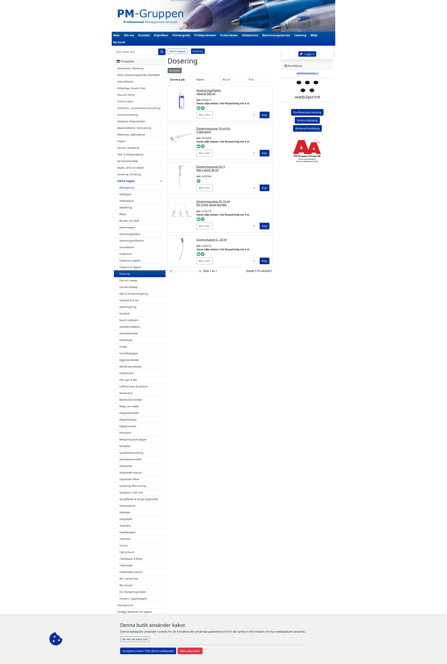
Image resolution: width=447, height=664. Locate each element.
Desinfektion (126, 247)
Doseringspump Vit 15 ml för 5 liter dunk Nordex (213, 203)
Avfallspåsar (126, 200)
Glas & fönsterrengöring (133, 293)
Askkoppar (125, 194)
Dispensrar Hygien (130, 267)
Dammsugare (127, 227)
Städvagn (124, 512)
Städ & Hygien (177, 51)
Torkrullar (125, 539)
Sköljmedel (125, 466)
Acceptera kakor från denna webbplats (148, 651)
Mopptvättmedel (129, 413)
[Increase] (200, 271)
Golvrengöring (127, 307)
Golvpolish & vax (129, 300)
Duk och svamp (128, 280)
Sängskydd (125, 519)
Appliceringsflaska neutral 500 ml (208, 92)
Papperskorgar (128, 419)
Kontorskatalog (307, 120)
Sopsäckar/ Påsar (129, 479)
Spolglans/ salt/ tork (131, 492)
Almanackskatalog (307, 128)
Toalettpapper (127, 532)
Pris (251, 79)
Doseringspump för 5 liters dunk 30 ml (210, 168)
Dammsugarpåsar (130, 234)
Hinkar (123, 346)
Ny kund (119, 42)
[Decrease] (171, 271)
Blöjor (122, 214)
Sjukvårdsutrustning (131, 452)
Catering (300, 35)
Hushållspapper (128, 353)
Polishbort (125, 432)
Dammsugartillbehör (131, 240)
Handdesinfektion (129, 326)
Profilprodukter (205, 35)
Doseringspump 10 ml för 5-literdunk (213, 130)
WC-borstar (126, 585)
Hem (116, 35)
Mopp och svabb (129, 406)
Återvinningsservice (276, 35)
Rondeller (125, 446)
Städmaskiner (127, 505)
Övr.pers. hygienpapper (133, 598)
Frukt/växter (229, 35)
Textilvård (125, 525)
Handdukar (126, 340)
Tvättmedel (126, 565)
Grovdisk (124, 313)
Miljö (313, 35)
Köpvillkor (161, 35)
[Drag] (174, 271)
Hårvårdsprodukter (130, 366)
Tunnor (123, 545)
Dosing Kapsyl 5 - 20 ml (211, 240)
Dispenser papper (130, 260)
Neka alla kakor (190, 651)
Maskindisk (126, 393)
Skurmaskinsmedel (130, 459)
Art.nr (226, 79)
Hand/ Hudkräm (128, 320)
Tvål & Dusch (127, 552)
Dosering (124, 273)
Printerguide (181, 35)
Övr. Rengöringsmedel (132, 592)
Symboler (174, 70)
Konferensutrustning (307, 112)
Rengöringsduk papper (133, 439)
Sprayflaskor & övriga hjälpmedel (138, 499)
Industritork (126, 373)
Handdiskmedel (128, 333)
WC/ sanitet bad (128, 578)
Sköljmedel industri (130, 472)
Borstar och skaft (129, 220)
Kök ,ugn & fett (128, 379)
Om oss (129, 35)
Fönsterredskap (128, 287)
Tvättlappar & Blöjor (131, 558)
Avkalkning (125, 207)
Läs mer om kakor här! (135, 639)
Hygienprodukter (129, 360)
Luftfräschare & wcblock (133, 386)
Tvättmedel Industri (131, 572)
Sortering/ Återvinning (132, 485)
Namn (200, 79)
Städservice (250, 35)
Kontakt (144, 35)
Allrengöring (126, 187)
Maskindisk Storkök (130, 399)
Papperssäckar (128, 426)
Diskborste (125, 254)
